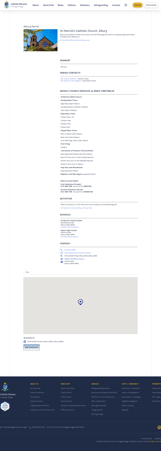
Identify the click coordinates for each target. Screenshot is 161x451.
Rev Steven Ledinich (69, 79)
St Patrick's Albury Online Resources (75, 40)
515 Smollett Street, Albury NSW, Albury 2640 (45, 341)
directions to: (29, 338)
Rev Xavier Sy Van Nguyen (71, 81)
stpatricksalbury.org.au (74, 259)
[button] (125, 5)
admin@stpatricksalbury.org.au (78, 253)
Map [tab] (27, 272)
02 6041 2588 (70, 250)
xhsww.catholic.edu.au (70, 237)
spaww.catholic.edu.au (70, 227)
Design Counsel (155, 441)
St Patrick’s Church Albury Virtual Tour (76, 208)
